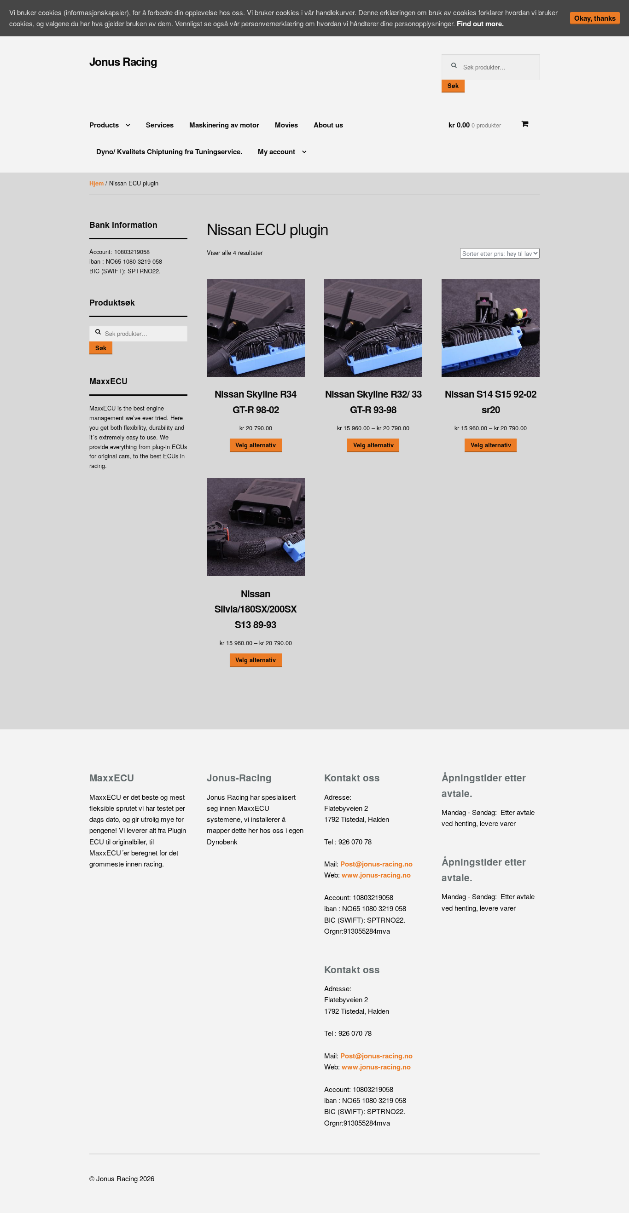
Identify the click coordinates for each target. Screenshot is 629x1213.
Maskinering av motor (224, 125)
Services (160, 125)
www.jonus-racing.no (376, 875)
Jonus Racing (123, 61)
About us (328, 125)
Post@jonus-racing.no (376, 864)
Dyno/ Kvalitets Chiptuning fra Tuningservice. (169, 151)
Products (104, 125)
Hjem (96, 183)
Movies (286, 125)
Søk (453, 85)
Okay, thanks (595, 18)
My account (276, 151)
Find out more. (480, 23)
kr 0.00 (474, 125)
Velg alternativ (255, 445)
